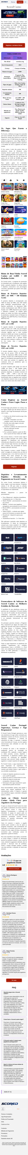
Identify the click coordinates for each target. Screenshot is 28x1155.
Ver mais (14, 980)
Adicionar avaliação (14, 868)
